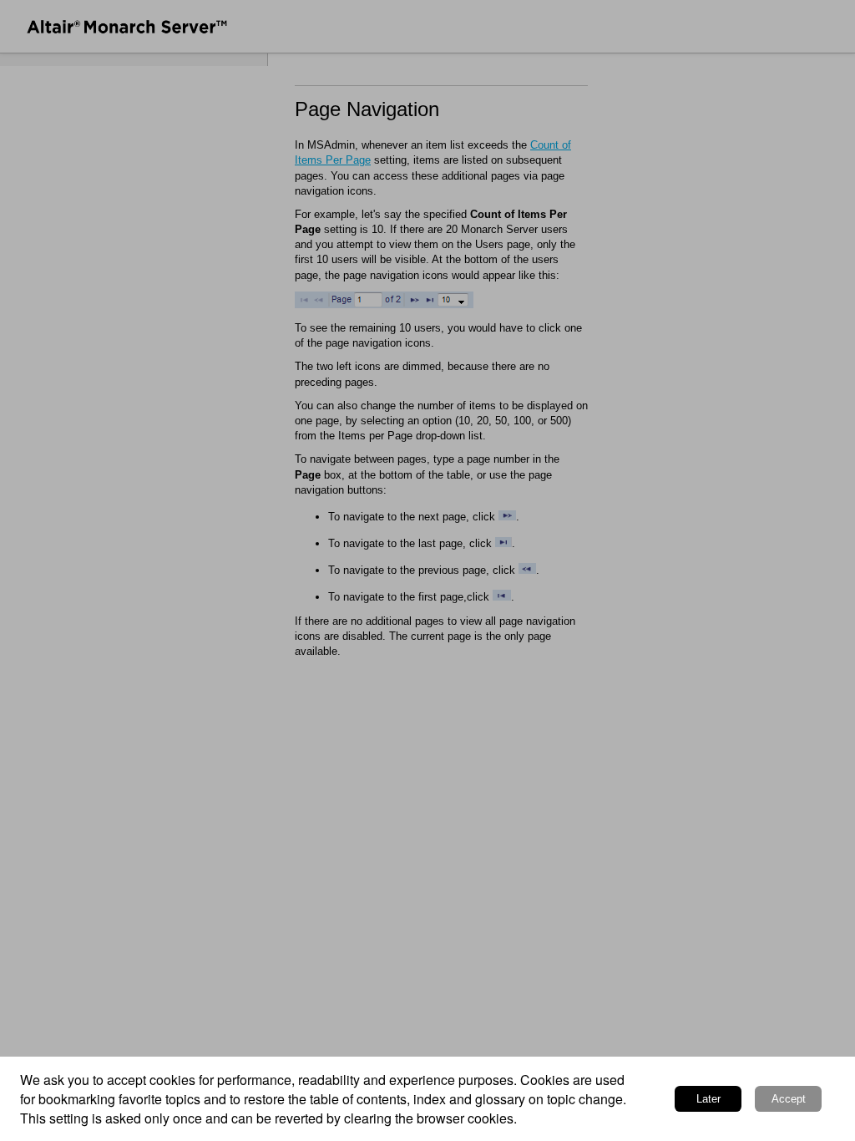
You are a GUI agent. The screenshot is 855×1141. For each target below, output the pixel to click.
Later (708, 1099)
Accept (789, 1099)
